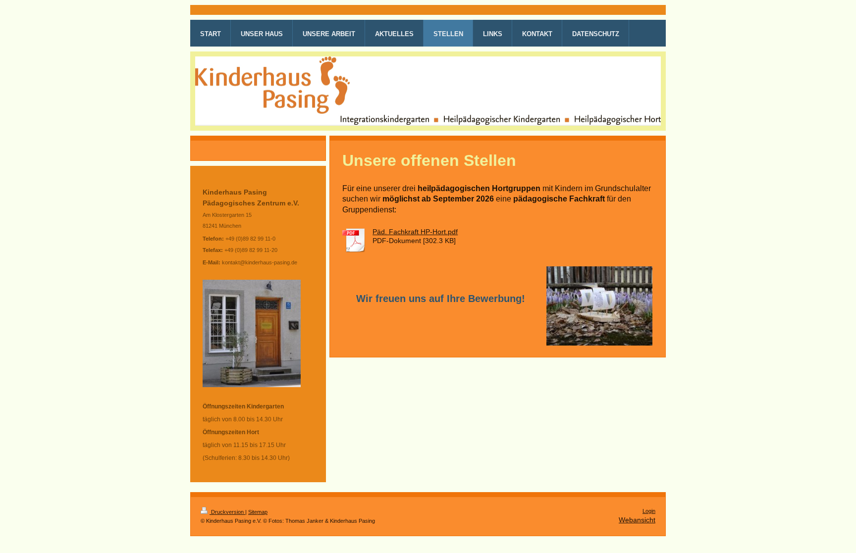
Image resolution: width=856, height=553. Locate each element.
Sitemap (258, 512)
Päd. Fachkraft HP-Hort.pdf (415, 232)
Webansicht (637, 520)
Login (648, 511)
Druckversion (227, 512)
